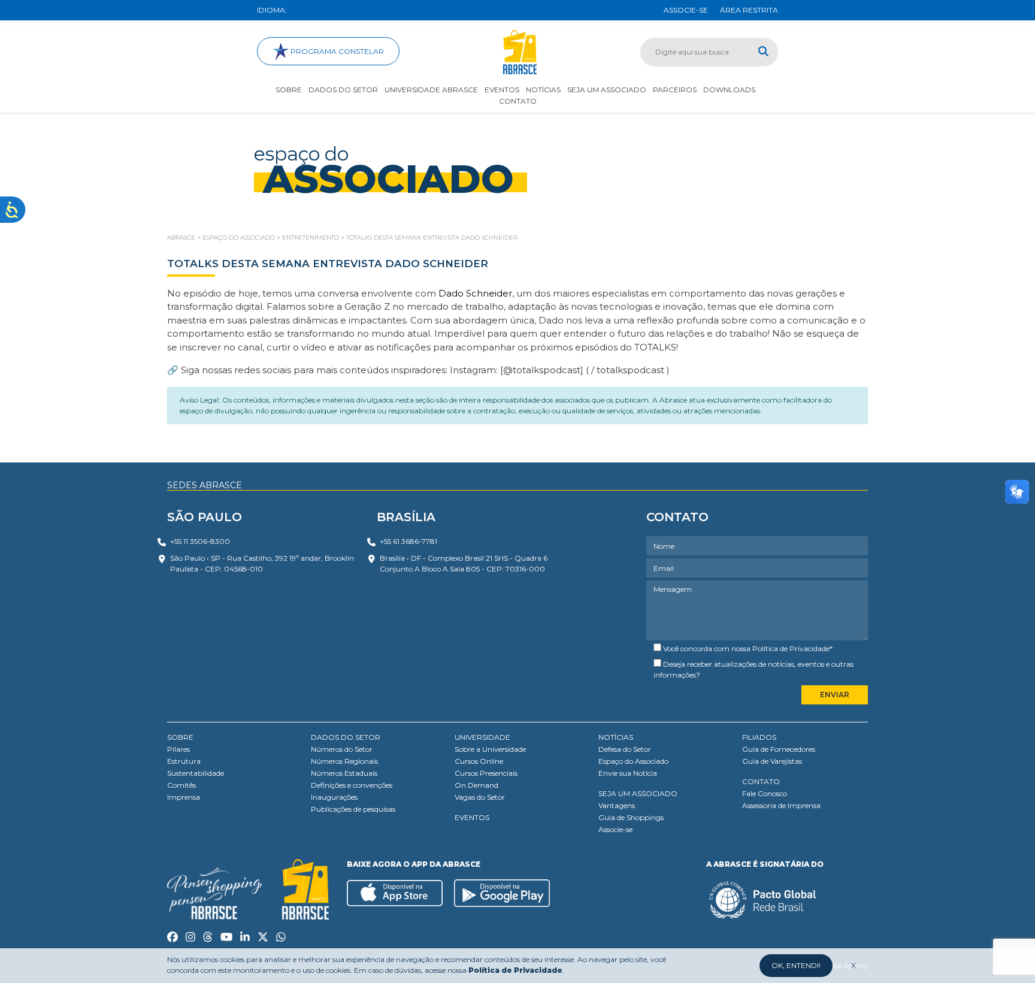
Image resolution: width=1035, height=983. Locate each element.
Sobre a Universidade (490, 749)
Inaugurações (334, 797)
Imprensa (183, 797)
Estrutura (184, 761)
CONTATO (761, 781)
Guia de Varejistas (772, 761)
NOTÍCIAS (615, 737)
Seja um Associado (606, 89)
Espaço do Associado (633, 761)
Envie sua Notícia (627, 773)
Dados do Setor (343, 89)
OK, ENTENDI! (796, 965)
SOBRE (180, 737)
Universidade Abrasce (431, 89)
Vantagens (616, 805)
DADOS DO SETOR (345, 737)
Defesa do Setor (624, 749)
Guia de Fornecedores (778, 749)
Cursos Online (479, 761)
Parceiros (675, 89)
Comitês (181, 785)
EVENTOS (472, 817)
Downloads (729, 89)
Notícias (543, 89)
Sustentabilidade (195, 773)
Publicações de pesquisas (353, 808)
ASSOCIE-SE (686, 9)
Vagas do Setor (480, 797)
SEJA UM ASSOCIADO (637, 793)
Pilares (178, 749)
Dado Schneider (475, 293)
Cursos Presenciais (486, 773)
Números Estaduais (344, 773)
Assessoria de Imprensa (781, 805)
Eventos (502, 89)
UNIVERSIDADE (482, 737)
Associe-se (615, 829)
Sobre (289, 89)
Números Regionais (344, 761)
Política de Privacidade (791, 648)
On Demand (476, 785)
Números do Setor (342, 749)
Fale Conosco (764, 793)
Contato (518, 100)
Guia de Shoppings (631, 817)
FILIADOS (759, 737)
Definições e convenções (351, 785)
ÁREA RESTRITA (749, 9)
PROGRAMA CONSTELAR (336, 51)
